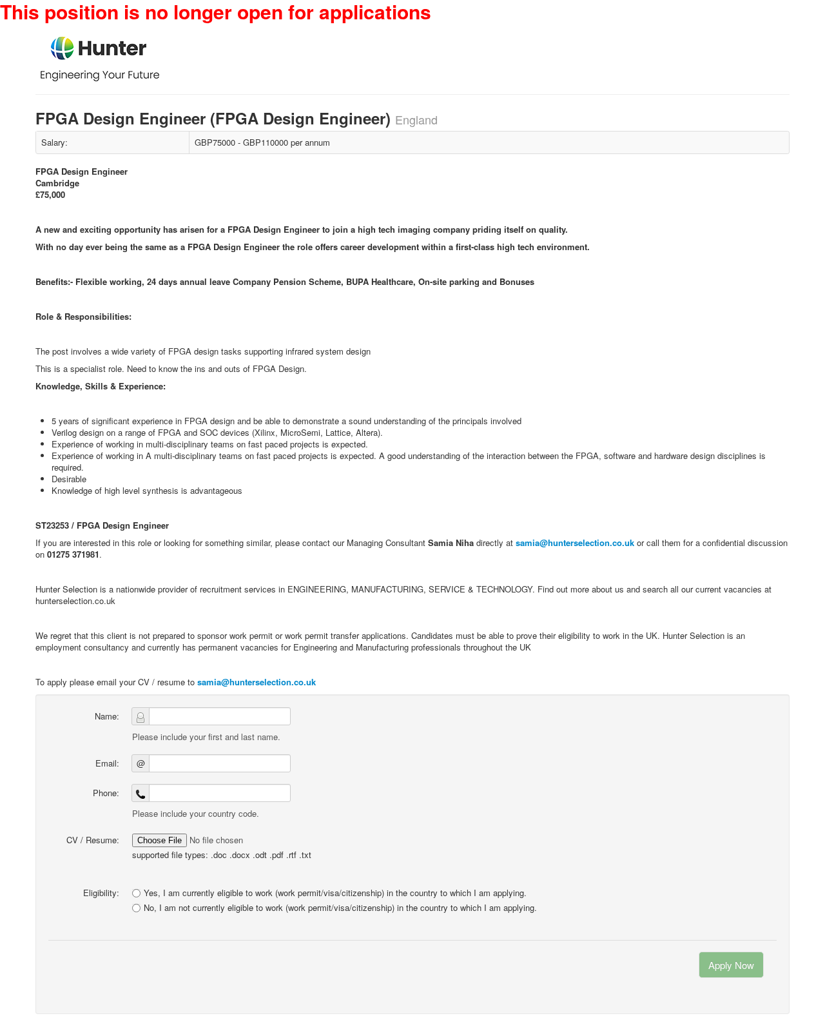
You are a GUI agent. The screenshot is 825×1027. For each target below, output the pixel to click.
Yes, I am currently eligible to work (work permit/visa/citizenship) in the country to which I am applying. (335, 892)
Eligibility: (101, 892)
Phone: (106, 793)
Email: (107, 763)
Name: (107, 716)
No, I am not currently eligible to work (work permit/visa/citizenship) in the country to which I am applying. (340, 908)
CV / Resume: (92, 840)
